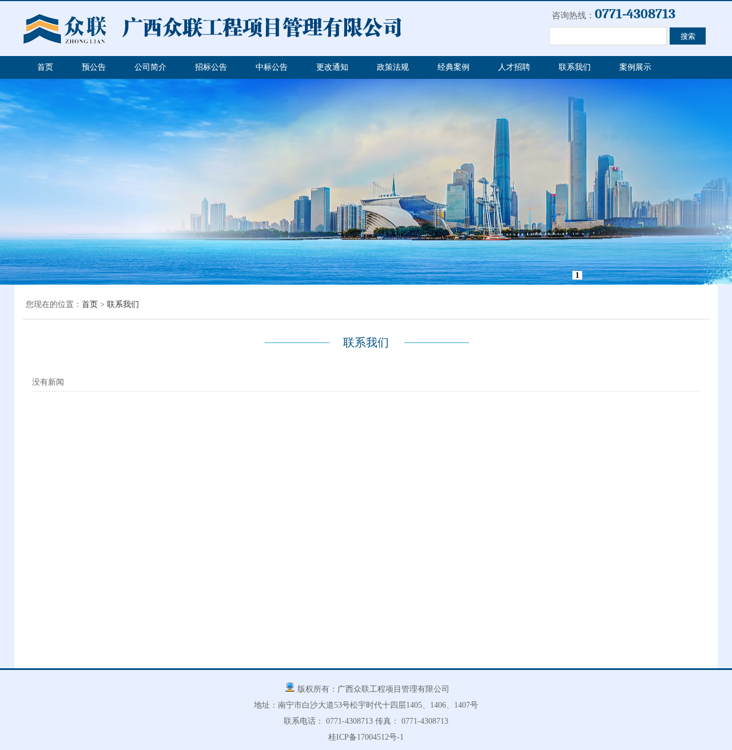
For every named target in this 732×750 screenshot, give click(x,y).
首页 (45, 67)
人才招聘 (514, 67)
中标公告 (272, 67)
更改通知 (332, 67)
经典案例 (453, 67)
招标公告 (211, 67)
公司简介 (150, 67)
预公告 (94, 67)
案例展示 (635, 67)
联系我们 (575, 67)
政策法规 (393, 67)
